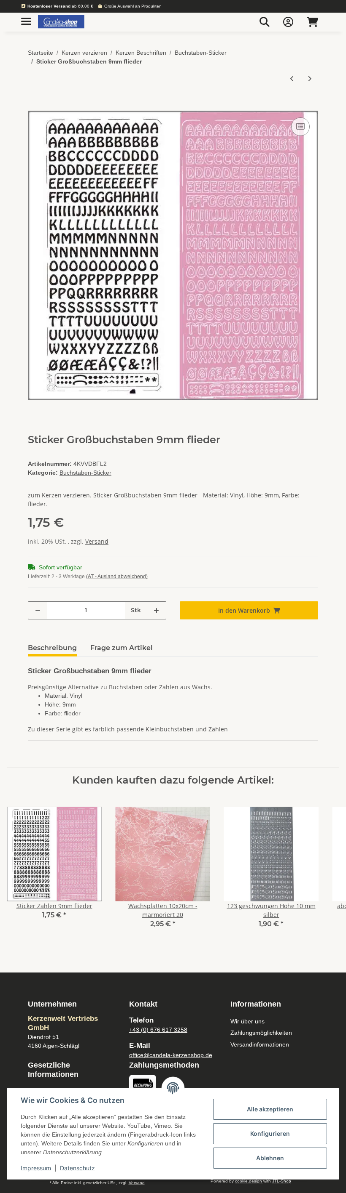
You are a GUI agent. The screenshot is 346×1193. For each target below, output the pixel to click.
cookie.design (249, 1181)
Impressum (36, 1168)
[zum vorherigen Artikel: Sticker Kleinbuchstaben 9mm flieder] (292, 78)
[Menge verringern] (37, 610)
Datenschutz (77, 1168)
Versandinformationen (259, 1044)
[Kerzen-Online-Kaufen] (61, 22)
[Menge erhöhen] (156, 610)
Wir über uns (247, 1021)
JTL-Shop (281, 1181)
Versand (96, 541)
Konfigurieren (270, 1133)
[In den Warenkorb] (34, 106)
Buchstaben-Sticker (85, 472)
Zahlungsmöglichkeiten (261, 1032)
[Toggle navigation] (26, 18)
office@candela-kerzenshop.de (170, 1055)
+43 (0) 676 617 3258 (158, 1029)
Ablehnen (270, 1157)
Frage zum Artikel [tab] (121, 648)
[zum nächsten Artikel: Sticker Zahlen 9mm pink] (309, 78)
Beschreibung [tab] (52, 648)
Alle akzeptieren (270, 1109)
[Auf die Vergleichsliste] (300, 126)
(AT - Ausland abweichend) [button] (117, 576)
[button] (264, 21)
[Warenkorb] (312, 21)
